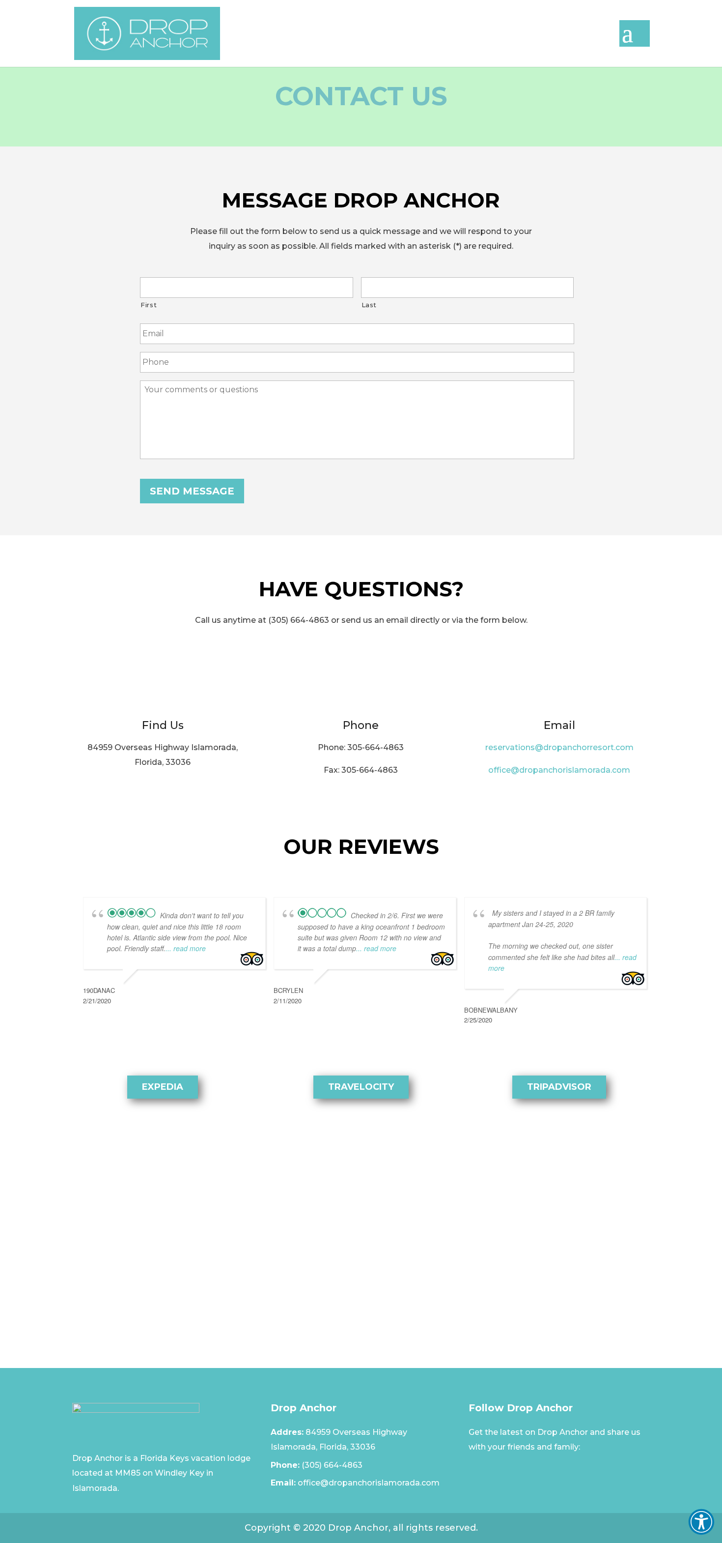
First (148, 305)
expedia (162, 1086)
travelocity (361, 1086)
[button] (701, 1522)
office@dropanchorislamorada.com (559, 770)
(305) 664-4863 (332, 1465)
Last (369, 305)
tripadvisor (559, 1086)
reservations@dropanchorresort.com (559, 747)
